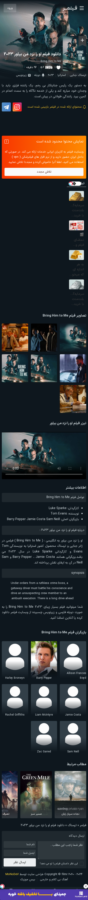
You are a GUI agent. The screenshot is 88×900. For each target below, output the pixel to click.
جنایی (73, 75)
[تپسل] (2, 886)
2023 (51, 75)
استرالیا (62, 75)
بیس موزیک (27, 879)
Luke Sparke (58, 508)
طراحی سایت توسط (24, 874)
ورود (10, 8)
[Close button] (85, 886)
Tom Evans (59, 513)
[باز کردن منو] (81, 8)
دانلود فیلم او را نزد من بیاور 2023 (32, 54)
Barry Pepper (16, 519)
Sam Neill (53, 519)
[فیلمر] (69, 8)
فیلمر (83, 825)
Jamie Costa (36, 519)
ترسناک (82, 75)
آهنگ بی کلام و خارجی (54, 879)
